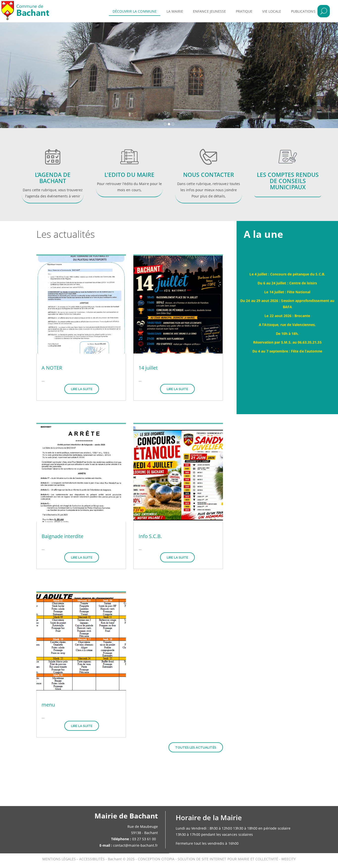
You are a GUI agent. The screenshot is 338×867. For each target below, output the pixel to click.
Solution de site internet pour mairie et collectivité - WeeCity (237, 859)
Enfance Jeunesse (209, 11)
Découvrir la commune (135, 11)
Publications (303, 11)
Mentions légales (59, 859)
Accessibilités (92, 859)
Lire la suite (81, 389)
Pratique (244, 11)
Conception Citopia (156, 859)
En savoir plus (50, 172)
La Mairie (175, 11)
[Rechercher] (323, 11)
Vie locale (271, 11)
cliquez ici (208, 172)
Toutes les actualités (195, 747)
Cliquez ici (129, 178)
